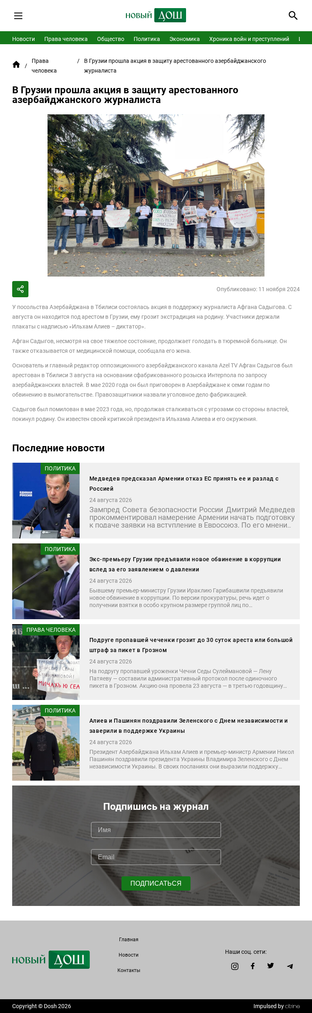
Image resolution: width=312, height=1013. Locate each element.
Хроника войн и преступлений (249, 39)
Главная (129, 939)
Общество (110, 39)
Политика (147, 39)
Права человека (66, 39)
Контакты (128, 970)
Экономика (184, 39)
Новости (23, 39)
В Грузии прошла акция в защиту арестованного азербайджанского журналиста (175, 66)
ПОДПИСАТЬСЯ (156, 883)
